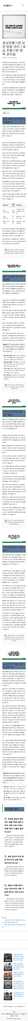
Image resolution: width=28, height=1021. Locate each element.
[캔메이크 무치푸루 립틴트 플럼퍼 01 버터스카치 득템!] (8, 975)
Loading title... (16, 1018)
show (7, 113)
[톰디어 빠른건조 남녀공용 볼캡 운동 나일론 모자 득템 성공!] (8, 996)
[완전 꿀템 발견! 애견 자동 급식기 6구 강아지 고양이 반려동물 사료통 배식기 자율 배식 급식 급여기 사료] (8, 984)
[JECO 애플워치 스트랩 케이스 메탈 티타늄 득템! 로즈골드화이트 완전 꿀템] (8, 958)
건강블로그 (7, 5)
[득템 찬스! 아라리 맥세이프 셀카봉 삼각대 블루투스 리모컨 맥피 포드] (8, 966)
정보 (5, 917)
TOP (14, 1012)
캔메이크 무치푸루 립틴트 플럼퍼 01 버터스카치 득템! (18, 974)
